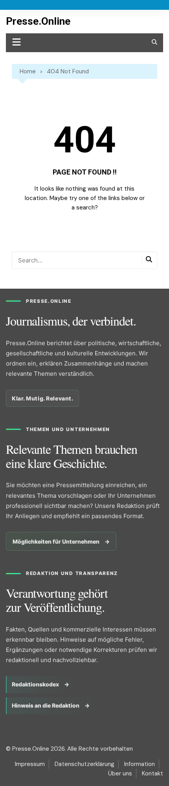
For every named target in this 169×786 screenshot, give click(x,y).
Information (139, 764)
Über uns (120, 773)
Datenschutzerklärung (84, 764)
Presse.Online (38, 21)
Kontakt (152, 773)
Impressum (30, 764)
